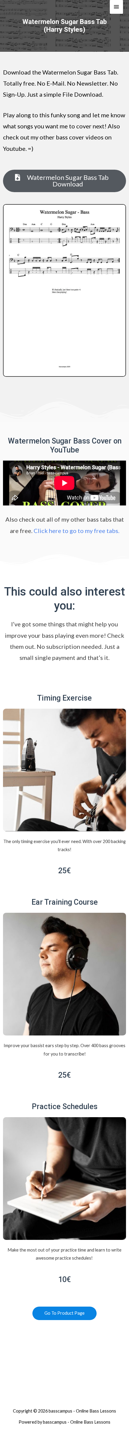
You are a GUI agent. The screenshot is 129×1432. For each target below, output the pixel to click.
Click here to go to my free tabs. (76, 530)
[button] (64, 181)
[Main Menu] (116, 7)
